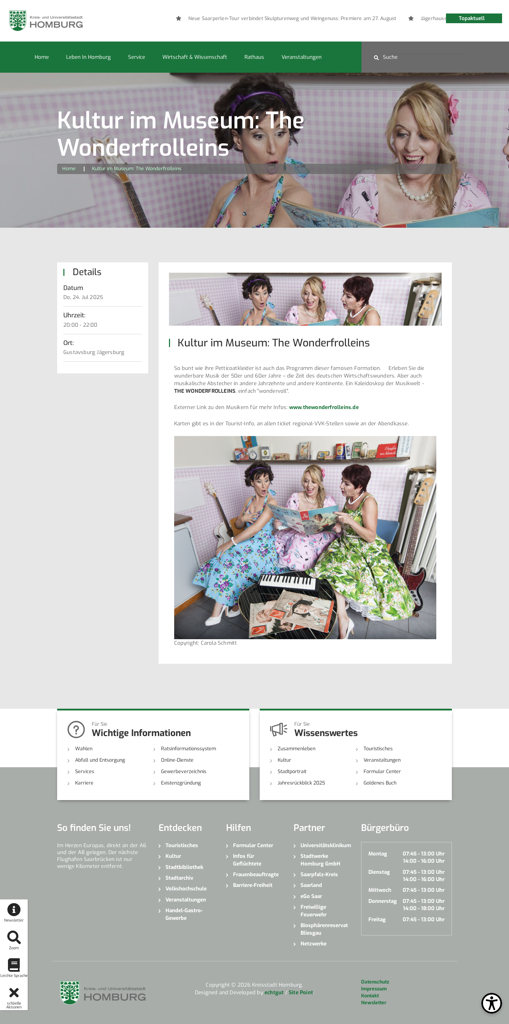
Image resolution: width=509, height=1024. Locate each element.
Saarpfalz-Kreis (319, 874)
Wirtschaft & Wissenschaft (194, 57)
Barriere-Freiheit (253, 885)
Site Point (301, 992)
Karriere (84, 783)
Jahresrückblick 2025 (301, 783)
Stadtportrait (292, 771)
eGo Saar (311, 896)
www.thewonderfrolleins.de (324, 407)
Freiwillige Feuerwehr (314, 911)
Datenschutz (375, 982)
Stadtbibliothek (184, 867)
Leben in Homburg (88, 57)
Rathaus (254, 57)
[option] (275, 18)
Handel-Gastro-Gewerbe (184, 914)
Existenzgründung (181, 783)
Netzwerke (314, 943)
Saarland (311, 885)
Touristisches (378, 748)
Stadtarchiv (179, 878)
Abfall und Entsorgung (100, 760)
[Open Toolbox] (491, 1003)
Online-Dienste (177, 760)
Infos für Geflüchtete (247, 860)
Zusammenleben (296, 748)
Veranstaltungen (302, 57)
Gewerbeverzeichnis (183, 771)
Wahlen (83, 748)
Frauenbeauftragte (256, 874)
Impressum (374, 989)
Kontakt (370, 996)
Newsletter (373, 1002)
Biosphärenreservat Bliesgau (324, 929)
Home (42, 57)
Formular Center (382, 771)
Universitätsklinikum (326, 845)
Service (136, 57)
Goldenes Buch (380, 783)
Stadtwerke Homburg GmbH (320, 860)
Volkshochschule (186, 888)
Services (84, 771)
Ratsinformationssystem (188, 748)
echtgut (274, 992)
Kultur (284, 760)
